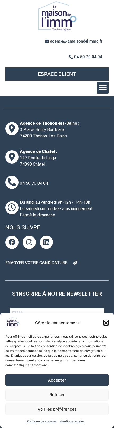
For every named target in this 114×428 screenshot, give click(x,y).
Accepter (57, 380)
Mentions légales (72, 421)
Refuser (57, 394)
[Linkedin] (46, 242)
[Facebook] (12, 242)
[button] (106, 322)
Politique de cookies (42, 421)
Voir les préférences (57, 409)
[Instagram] (29, 242)
